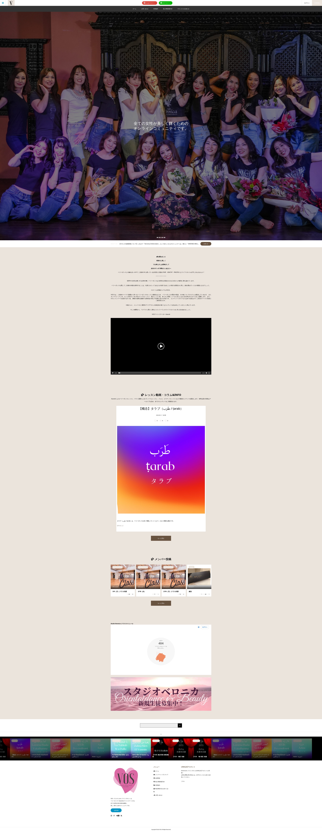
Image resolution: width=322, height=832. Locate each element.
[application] (161, 346)
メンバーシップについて (161, 774)
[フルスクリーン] (209, 373)
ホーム (134, 9)
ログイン (307, 3)
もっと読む (161, 538)
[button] (161, 346)
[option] (161, 126)
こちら (183, 781)
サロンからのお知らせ (183, 9)
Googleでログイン (150, 3)
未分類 (164, 415)
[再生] (113, 373)
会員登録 (317, 3)
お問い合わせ (144, 9)
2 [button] (159, 237)
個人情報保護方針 (167, 9)
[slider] (159, 372)
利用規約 (155, 9)
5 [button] (164, 237)
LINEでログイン (166, 3)
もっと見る (161, 603)
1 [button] (157, 237)
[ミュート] (206, 373)
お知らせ (206, 244)
